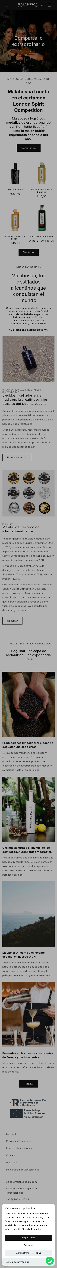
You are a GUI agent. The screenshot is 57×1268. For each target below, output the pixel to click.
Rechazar (28, 1245)
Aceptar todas (28, 1237)
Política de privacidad (17, 1262)
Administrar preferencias (28, 1253)
